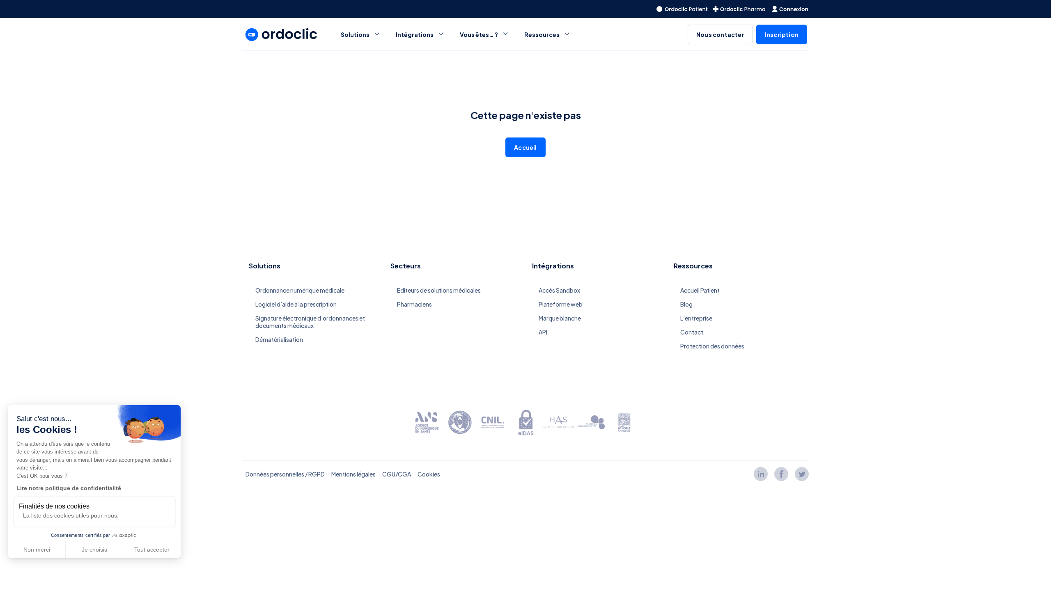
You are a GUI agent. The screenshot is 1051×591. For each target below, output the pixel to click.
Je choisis (94, 549)
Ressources (542, 34)
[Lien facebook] (781, 474)
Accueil (525, 147)
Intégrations (415, 34)
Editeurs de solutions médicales (439, 290)
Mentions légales (353, 474)
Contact (691, 332)
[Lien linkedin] (761, 474)
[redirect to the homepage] (682, 9)
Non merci (36, 549)
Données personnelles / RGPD (285, 474)
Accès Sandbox (559, 290)
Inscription (782, 34)
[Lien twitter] (802, 474)
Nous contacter (720, 34)
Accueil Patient (700, 290)
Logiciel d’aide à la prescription (296, 304)
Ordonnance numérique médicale (299, 290)
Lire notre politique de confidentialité (68, 488)
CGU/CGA (396, 474)
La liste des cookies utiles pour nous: (71, 515)
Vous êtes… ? (479, 34)
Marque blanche (560, 318)
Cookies (429, 474)
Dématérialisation (279, 339)
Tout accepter (152, 549)
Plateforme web (561, 304)
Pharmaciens (414, 304)
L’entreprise (696, 318)
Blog (686, 304)
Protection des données (712, 346)
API (543, 332)
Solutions (355, 34)
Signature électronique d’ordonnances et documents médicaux (310, 321)
